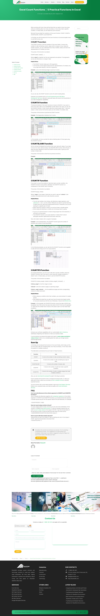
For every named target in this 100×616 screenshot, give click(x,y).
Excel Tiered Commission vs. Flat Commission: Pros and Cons (44, 513)
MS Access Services (17, 594)
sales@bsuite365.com (73, 576)
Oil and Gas (42, 576)
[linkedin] (84, 612)
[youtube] (80, 612)
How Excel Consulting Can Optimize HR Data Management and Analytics (66, 513)
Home (21, 558)
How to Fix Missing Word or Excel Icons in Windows (23, 513)
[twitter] (78, 612)
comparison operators (58, 396)
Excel (61, 13)
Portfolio (41, 590)
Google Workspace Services (18, 600)
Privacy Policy (28, 612)
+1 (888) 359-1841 (47, 522)
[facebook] (76, 612)
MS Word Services (16, 598)
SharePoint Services (17, 590)
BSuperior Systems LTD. (45, 588)
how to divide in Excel (57, 380)
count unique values (40, 409)
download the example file (44, 376)
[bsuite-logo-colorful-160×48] (20, 1)
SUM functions (47, 408)
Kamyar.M (42, 442)
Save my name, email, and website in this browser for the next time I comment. (51, 472)
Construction (42, 574)
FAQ (14, 74)
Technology (42, 578)
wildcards (35, 202)
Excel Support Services (64, 384)
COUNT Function (17, 64)
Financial (41, 572)
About (40, 592)
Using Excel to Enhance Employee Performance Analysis (83, 513)
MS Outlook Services (17, 596)
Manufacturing (42, 570)
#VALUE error (67, 300)
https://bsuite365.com (73, 578)
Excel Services (15, 588)
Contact (41, 594)
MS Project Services (17, 592)
